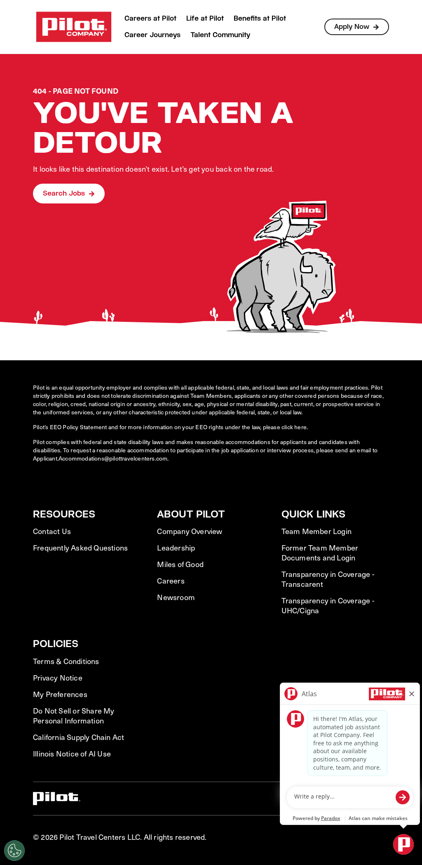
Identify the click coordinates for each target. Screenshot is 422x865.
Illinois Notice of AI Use (72, 754)
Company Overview (189, 531)
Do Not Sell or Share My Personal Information (74, 716)
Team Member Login (316, 531)
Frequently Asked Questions (80, 548)
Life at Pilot (205, 18)
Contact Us (52, 531)
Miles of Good (180, 564)
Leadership (176, 548)
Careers (170, 581)
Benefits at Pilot (260, 18)
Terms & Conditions (66, 661)
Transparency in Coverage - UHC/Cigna (327, 605)
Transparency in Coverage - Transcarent (327, 579)
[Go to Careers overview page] (74, 27)
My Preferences (60, 694)
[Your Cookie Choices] (14, 850)
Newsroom (176, 597)
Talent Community (220, 35)
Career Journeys (152, 35)
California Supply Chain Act (78, 737)
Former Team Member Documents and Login (320, 552)
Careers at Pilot (150, 18)
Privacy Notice (57, 678)
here (300, 427)
